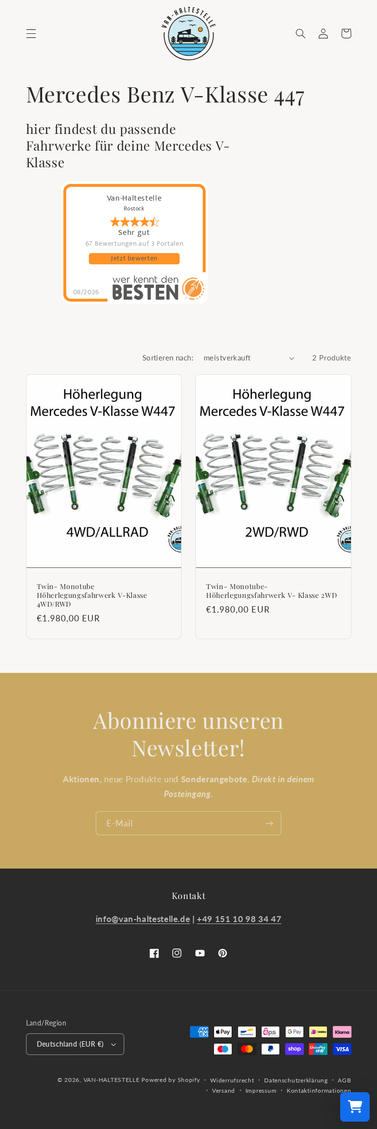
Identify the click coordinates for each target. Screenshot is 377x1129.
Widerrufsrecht (232, 1080)
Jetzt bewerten (134, 258)
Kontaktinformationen (319, 1090)
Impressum (261, 1090)
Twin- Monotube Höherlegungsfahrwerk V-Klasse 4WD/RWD (92, 595)
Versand (223, 1090)
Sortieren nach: (167, 357)
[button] (31, 33)
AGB (344, 1080)
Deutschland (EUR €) (70, 1044)
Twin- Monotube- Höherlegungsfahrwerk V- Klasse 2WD (271, 591)
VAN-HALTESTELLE (111, 1080)
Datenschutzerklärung (296, 1080)
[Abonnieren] (269, 823)
